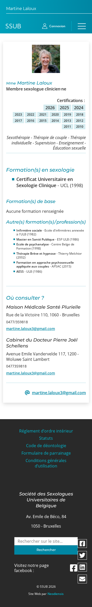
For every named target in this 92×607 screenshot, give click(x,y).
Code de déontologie (46, 445)
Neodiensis (56, 594)
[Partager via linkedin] (82, 567)
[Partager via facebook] (82, 543)
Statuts (46, 438)
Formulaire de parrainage (46, 453)
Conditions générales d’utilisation (46, 463)
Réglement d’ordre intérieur (46, 431)
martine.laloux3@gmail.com (30, 328)
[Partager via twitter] (82, 555)
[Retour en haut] (82, 602)
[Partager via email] (82, 579)
